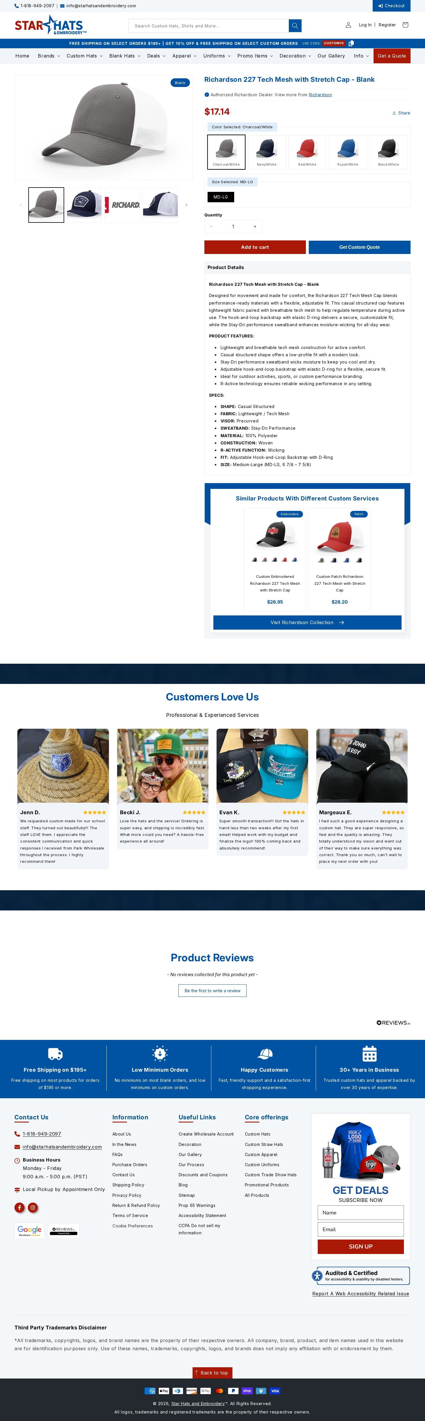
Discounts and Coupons (203, 1174)
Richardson (320, 94)
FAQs (117, 1154)
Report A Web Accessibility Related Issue (360, 1293)
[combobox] (215, 25)
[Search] (295, 25)
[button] (48, 56)
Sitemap (187, 1195)
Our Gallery (190, 1154)
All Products (257, 1195)
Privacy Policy (127, 1195)
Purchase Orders (129, 1164)
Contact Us (123, 1174)
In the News (124, 1144)
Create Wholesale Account (206, 1133)
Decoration (190, 1144)
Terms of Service (130, 1215)
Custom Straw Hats (264, 1144)
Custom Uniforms (262, 1164)
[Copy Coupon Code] (351, 43)
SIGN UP (361, 1247)
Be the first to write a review (212, 990)
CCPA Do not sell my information (200, 1229)
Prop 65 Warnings (197, 1205)
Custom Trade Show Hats (271, 1174)
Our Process (191, 1164)
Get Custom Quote (359, 247)
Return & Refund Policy (136, 1205)
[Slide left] (20, 205)
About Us (121, 1133)
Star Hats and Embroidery (198, 1403)
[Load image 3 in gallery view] (122, 205)
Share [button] (404, 112)
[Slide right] (186, 205)
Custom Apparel (261, 1154)
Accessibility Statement (202, 1215)
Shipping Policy (128, 1184)
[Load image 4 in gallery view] (160, 205)
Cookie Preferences (132, 1226)
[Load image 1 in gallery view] (46, 205)
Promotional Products (267, 1184)
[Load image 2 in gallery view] (84, 205)
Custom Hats (258, 1133)
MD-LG (221, 196)
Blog (183, 1184)
